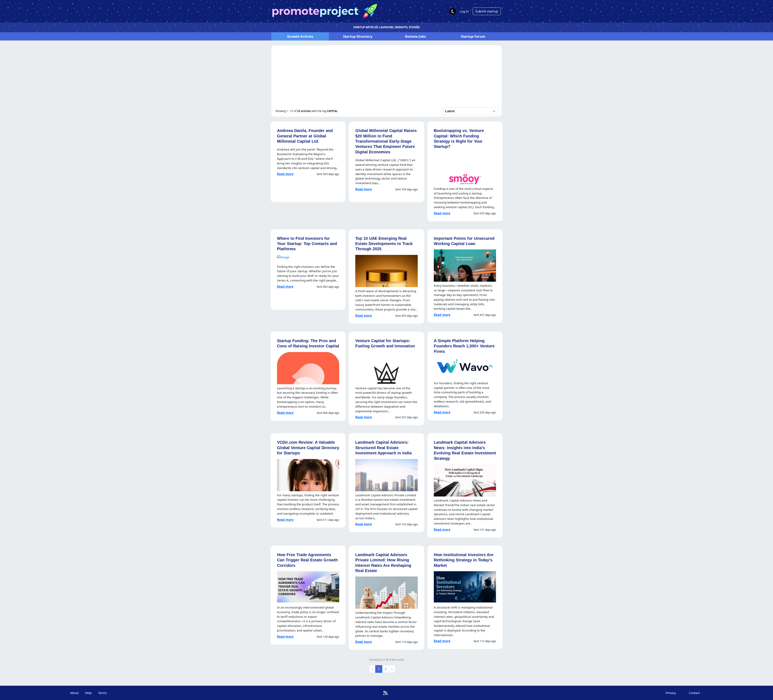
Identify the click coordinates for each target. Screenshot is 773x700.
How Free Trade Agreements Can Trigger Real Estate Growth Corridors (307, 560)
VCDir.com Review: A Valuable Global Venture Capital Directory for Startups (308, 447)
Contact (694, 693)
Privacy (671, 693)
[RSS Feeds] (385, 693)
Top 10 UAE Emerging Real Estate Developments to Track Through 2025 (384, 243)
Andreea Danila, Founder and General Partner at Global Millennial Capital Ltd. (305, 135)
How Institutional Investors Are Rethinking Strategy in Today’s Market (463, 560)
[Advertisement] (386, 77)
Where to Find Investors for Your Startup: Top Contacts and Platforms (307, 243)
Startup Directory (357, 36)
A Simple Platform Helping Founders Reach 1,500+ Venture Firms (464, 346)
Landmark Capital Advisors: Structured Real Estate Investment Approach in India (383, 447)
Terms (102, 693)
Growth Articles (300, 36)
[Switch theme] (452, 11)
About (74, 693)
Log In (464, 11)
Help (88, 693)
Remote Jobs (415, 36)
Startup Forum (473, 36)
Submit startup (486, 11)
